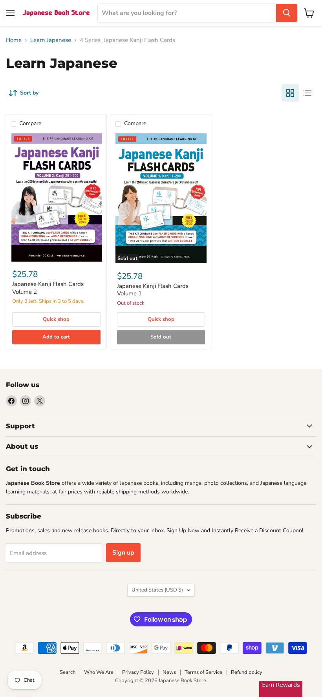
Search (67, 672)
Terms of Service (203, 672)
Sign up (123, 552)
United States (157, 589)
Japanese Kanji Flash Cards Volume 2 (48, 288)
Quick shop (56, 319)
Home (14, 40)
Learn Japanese (50, 40)
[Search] (286, 13)
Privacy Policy (138, 672)
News (169, 672)
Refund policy (246, 672)
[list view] (307, 93)
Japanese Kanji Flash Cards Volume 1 (152, 290)
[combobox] (187, 13)
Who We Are (98, 672)
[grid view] (290, 93)
